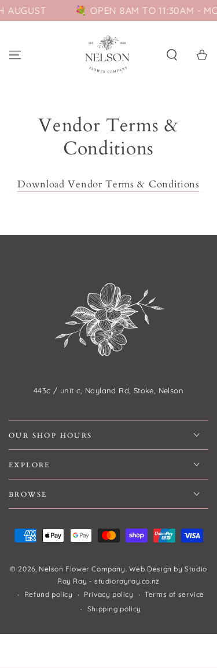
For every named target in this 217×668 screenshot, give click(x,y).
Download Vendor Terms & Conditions (108, 184)
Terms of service (174, 594)
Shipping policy (114, 608)
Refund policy (48, 594)
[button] (172, 55)
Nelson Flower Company (82, 568)
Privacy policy (108, 594)
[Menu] (15, 55)
